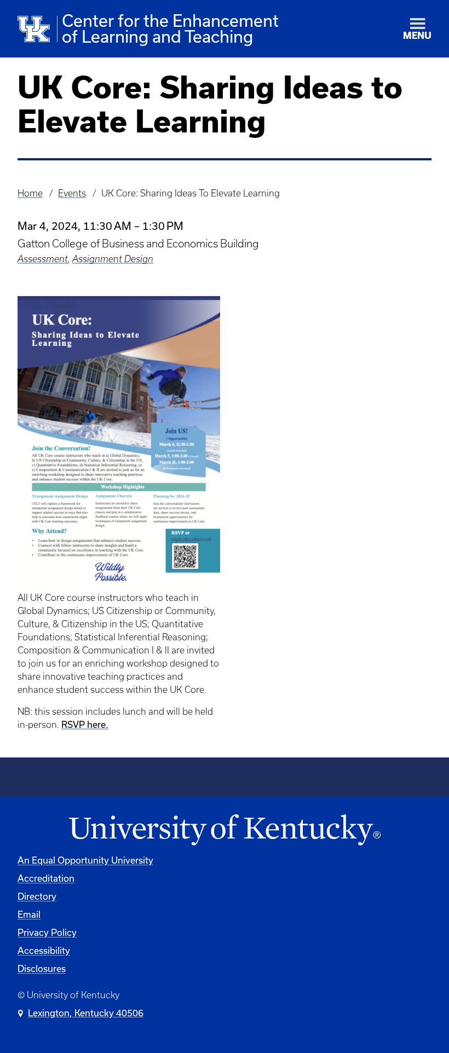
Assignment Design (112, 259)
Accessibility (44, 950)
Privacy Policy (47, 932)
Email (29, 914)
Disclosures (42, 968)
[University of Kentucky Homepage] (224, 830)
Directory (37, 896)
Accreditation (46, 878)
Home (30, 193)
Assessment (43, 259)
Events (72, 193)
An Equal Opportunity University (85, 860)
